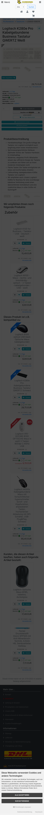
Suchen (31, 7)
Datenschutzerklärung (24, 812)
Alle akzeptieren (22, 795)
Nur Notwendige (22, 801)
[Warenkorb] (33, 16)
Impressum (38, 812)
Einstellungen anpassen (23, 807)
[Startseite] (21, 12)
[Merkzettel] (33, 12)
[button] (27, 12)
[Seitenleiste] (40, 2)
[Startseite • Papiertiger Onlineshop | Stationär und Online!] (25, 2)
